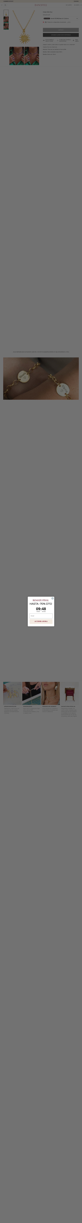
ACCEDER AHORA (41, 621)
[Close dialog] (52, 598)
